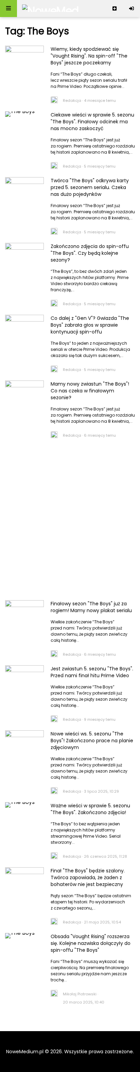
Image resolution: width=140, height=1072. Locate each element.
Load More (70, 1020)
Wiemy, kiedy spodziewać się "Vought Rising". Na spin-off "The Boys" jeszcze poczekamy (89, 56)
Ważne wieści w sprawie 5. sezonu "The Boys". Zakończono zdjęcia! (90, 809)
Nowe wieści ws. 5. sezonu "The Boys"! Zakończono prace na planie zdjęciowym (92, 740)
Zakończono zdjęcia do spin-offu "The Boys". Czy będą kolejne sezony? (90, 253)
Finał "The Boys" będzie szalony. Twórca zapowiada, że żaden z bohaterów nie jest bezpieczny (88, 877)
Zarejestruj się (114, 8)
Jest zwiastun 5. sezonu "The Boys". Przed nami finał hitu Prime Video (92, 672)
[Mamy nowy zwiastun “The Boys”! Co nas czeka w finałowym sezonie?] (24, 393)
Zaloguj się (131, 8)
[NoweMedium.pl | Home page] (50, 8)
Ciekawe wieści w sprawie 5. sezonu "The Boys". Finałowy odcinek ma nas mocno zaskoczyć (92, 121)
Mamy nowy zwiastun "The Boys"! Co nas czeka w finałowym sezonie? (90, 390)
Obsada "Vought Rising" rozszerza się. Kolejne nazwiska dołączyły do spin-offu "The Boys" (90, 943)
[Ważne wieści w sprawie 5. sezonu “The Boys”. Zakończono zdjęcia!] (24, 815)
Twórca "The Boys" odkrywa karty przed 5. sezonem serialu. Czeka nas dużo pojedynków (90, 187)
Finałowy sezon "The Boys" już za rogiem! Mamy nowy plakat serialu (91, 607)
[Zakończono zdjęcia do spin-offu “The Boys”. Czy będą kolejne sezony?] (24, 256)
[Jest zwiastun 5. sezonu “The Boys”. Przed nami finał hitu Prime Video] (24, 678)
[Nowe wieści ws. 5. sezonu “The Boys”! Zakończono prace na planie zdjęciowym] (24, 743)
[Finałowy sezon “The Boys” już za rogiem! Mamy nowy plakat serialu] (24, 613)
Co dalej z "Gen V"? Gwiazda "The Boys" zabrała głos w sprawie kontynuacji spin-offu (90, 325)
